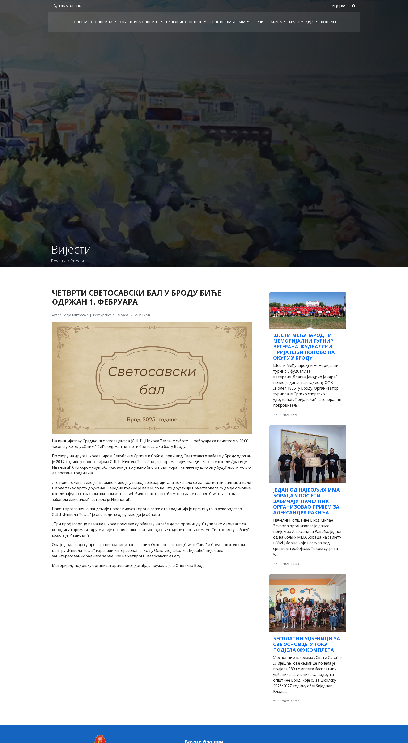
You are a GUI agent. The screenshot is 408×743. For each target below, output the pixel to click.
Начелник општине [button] (184, 22)
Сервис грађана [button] (268, 22)
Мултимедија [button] (301, 22)
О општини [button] (102, 22)
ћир (335, 6)
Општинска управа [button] (228, 22)
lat (343, 6)
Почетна (79, 22)
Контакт (328, 22)
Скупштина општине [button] (140, 22)
